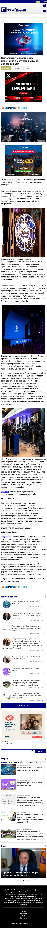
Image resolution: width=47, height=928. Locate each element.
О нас (23, 916)
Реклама (23, 911)
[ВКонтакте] (6, 108)
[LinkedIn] (12, 108)
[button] (18, 880)
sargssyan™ (32, 923)
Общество (6, 68)
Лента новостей (9, 597)
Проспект (5, 491)
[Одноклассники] (3, 108)
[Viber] (15, 108)
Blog (3, 846)
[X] (9, 108)
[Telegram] (25, 108)
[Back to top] (43, 924)
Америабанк (6, 536)
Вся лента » (23, 705)
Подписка (23, 913)
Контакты (23, 918)
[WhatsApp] (19, 108)
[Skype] (22, 108)
